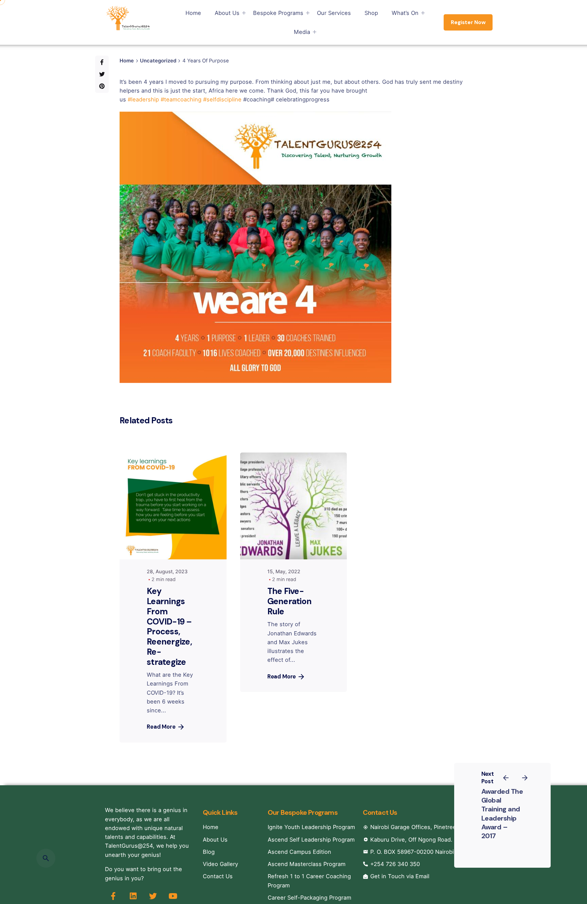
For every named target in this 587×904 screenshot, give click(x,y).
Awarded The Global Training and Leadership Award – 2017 (502, 813)
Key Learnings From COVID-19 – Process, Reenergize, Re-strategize (169, 626)
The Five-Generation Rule (289, 601)
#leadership (143, 99)
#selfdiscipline (222, 99)
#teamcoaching (181, 99)
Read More (161, 726)
